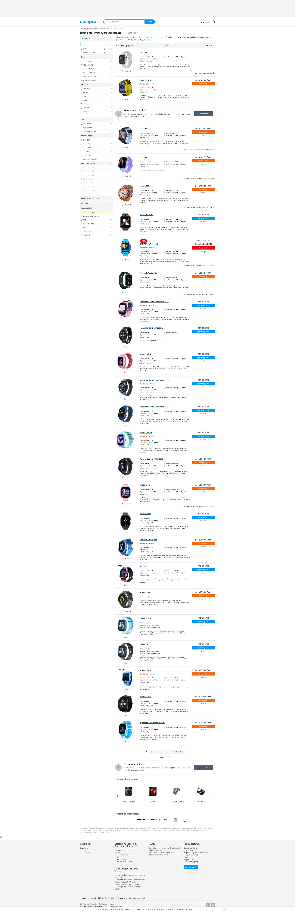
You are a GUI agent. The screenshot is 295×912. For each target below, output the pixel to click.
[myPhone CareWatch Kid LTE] (127, 730)
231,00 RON (203, 301)
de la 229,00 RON (203, 240)
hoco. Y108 (144, 157)
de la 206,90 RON (203, 244)
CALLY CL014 (145, 618)
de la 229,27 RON (203, 273)
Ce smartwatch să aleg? (135, 110)
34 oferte (203, 492)
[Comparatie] (202, 22)
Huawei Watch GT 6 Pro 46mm (126, 882)
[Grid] (171, 45)
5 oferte (203, 87)
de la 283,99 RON (203, 722)
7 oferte (203, 135)
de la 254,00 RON (203, 459)
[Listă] (167, 45)
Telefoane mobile (128, 802)
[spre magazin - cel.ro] (127, 335)
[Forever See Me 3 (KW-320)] (127, 466)
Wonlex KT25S (146, 592)
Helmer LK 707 (146, 80)
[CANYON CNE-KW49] (127, 547)
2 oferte (203, 599)
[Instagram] (213, 905)
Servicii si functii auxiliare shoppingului (164, 848)
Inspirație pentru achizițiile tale (161, 852)
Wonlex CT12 (145, 354)
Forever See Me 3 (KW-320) (151, 459)
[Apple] (175, 819)
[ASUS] (141, 819)
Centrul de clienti (190, 848)
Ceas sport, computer (177, 802)
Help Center (188, 850)
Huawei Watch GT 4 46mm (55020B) (128, 884)
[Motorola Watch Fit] (127, 280)
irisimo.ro (203, 625)
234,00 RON (203, 328)
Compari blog (85, 852)
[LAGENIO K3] (127, 492)
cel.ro (203, 335)
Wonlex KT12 (145, 670)
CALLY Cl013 (145, 644)
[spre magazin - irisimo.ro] (127, 625)
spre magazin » (203, 218)
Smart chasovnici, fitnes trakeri (135, 898)
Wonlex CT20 (145, 696)
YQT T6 (143, 566)
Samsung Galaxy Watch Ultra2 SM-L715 (130, 880)
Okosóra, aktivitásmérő (110, 898)
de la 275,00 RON (203, 592)
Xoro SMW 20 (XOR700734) (151, 328)
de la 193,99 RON (203, 186)
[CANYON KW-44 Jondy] (127, 248)
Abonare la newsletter (157, 850)
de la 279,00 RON (203, 670)
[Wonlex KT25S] (127, 599)
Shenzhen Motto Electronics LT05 (154, 406)
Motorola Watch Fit (148, 273)
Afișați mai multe (144, 39)
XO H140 (143, 52)
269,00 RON (203, 513)
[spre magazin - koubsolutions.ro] (127, 59)
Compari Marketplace (192, 855)
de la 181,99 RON (203, 157)
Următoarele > (177, 752)
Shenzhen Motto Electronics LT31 (154, 301)
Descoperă (203, 113)
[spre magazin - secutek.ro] (127, 222)
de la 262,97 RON (203, 485)
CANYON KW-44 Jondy (149, 244)
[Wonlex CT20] (127, 704)
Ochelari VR (201, 802)
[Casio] (164, 819)
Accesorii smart (121, 859)
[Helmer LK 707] (127, 87)
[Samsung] (152, 819)
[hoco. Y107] (127, 193)
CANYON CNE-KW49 (148, 540)
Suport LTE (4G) (130, 33)
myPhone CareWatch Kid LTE (152, 722)
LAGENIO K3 (145, 485)
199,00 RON (203, 214)
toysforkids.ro (203, 308)
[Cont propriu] (213, 22)
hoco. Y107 (144, 186)
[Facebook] (208, 905)
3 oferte (203, 193)
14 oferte (203, 280)
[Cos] (207, 22)
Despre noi (84, 848)
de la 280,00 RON (203, 696)
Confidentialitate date (88, 904)
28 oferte (203, 251)
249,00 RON (203, 432)
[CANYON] (186, 819)
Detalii (126, 233)
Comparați (203, 84)
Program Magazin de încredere (196, 852)
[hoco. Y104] (127, 135)
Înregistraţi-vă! (191, 867)
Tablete (153, 802)
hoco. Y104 (144, 128)
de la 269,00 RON (203, 539)
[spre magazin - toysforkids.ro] (127, 309)
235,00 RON (203, 354)
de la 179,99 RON (203, 128)
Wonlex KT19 (145, 514)
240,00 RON (203, 380)
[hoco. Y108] (127, 164)
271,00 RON (203, 566)
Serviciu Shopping (191, 862)
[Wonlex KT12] (127, 677)
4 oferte (203, 164)
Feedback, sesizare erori (158, 855)
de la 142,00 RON (203, 80)
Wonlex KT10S (146, 432)
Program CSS (189, 859)
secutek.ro (203, 221)
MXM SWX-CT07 (146, 214)
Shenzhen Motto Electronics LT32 (154, 380)
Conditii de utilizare (106, 904)
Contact (83, 850)
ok (110, 44)
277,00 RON (203, 618)
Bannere (187, 857)
